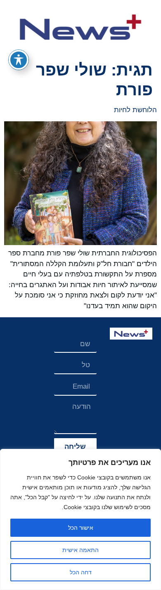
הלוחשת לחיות (135, 110)
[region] (80, 519)
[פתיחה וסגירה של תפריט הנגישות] (18, 60)
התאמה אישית (80, 550)
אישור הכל (80, 527)
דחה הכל (81, 572)
